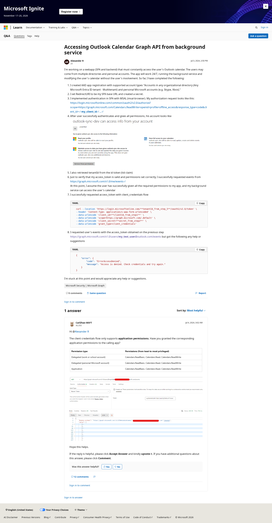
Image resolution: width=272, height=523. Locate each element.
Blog (46, 517)
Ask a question (258, 35)
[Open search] (256, 27)
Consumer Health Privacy (96, 517)
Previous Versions (31, 517)
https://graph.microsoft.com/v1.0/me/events (97, 181)
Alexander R (77, 60)
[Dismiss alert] (265, 6)
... (100, 111)
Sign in (264, 27)
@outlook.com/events (148, 236)
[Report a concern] (94, 476)
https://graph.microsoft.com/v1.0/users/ (94, 236)
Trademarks (163, 517)
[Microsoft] (6, 27)
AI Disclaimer (11, 517)
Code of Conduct (142, 517)
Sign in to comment (74, 301)
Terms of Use (123, 517)
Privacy (73, 517)
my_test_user (127, 236)
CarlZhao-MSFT (84, 322)
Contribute (60, 517)
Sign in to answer (73, 497)
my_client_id (89, 111)
